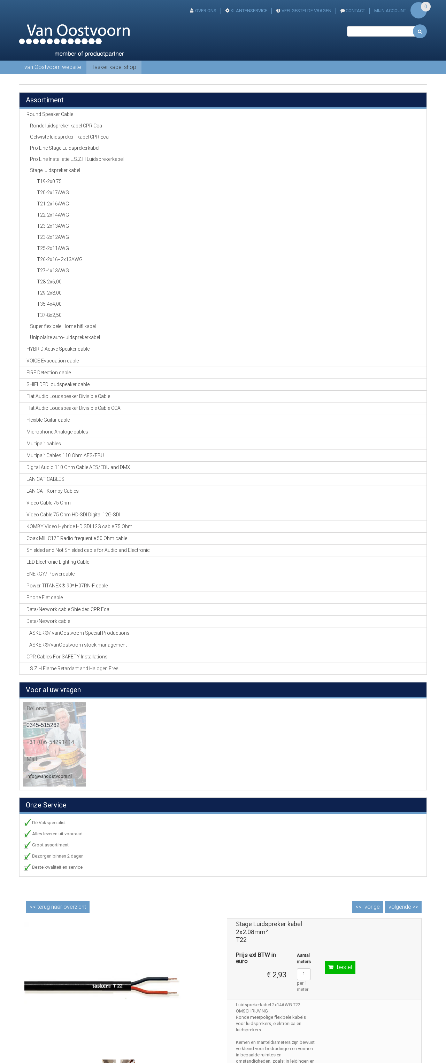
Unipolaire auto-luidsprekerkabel (65, 337)
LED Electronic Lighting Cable (57, 562)
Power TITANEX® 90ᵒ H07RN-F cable (67, 585)
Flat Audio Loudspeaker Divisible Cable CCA (73, 408)
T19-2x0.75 (49, 181)
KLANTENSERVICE (249, 10)
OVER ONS (205, 10)
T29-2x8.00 (49, 293)
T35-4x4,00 (49, 304)
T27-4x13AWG (53, 270)
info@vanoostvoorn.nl (49, 776)
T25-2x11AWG (53, 248)
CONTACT (355, 10)
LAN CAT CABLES (45, 479)
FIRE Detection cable (48, 372)
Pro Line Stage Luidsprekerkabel (64, 148)
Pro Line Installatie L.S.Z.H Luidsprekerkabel (77, 159)
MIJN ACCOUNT (390, 10)
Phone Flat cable (44, 597)
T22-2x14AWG (53, 215)
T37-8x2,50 (49, 315)
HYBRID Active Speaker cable (58, 349)
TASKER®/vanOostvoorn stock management (76, 645)
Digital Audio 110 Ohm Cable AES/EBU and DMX (78, 467)
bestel (344, 967)
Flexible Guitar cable (48, 420)
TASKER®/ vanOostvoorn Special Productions (78, 633)
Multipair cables (43, 443)
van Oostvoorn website (52, 67)
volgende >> (403, 907)
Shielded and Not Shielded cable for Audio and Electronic (88, 550)
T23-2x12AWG (53, 237)
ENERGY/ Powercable (50, 574)
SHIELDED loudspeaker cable (58, 384)
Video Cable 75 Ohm (48, 503)
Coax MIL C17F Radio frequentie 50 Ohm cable (76, 538)
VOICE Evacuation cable (52, 361)
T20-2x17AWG (53, 192)
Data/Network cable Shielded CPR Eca (67, 609)
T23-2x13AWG (53, 226)
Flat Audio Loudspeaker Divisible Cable (68, 396)
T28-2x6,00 (49, 281)
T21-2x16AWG (53, 203)
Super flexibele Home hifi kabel (63, 326)
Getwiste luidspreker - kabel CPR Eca (69, 137)
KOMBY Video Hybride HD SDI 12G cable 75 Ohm (79, 526)
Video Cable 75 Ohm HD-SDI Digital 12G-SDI (73, 514)
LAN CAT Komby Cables (52, 491)
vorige (372, 907)
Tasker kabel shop (114, 67)
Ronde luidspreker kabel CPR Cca (66, 125)
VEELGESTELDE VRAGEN (306, 10)
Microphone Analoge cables (57, 432)
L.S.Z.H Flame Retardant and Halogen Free (72, 668)
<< (58, 907)
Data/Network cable (48, 621)
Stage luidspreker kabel (55, 170)
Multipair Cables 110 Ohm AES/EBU (65, 455)
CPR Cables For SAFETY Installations (67, 656)
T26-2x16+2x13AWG (60, 259)
